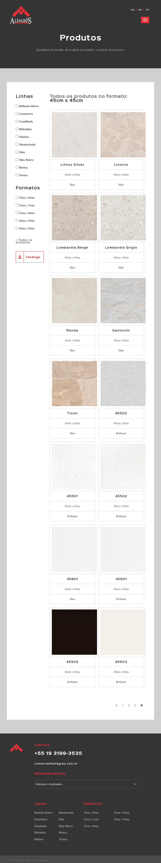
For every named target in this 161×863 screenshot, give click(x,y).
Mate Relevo (26, 159)
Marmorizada (26, 144)
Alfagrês (20, 15)
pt (148, 9)
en (133, 9)
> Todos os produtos (24, 241)
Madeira (23, 136)
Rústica (23, 167)
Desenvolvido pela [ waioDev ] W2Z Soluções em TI (148, 860)
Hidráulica (25, 129)
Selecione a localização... (50, 784)
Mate (21, 152)
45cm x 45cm (26, 220)
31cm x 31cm (26, 205)
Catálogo (33, 257)
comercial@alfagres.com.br (56, 763)
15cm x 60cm (26, 197)
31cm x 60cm (26, 212)
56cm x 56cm (26, 228)
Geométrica (25, 113)
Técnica (23, 175)
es (140, 9)
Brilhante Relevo (28, 105)
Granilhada (25, 121)
